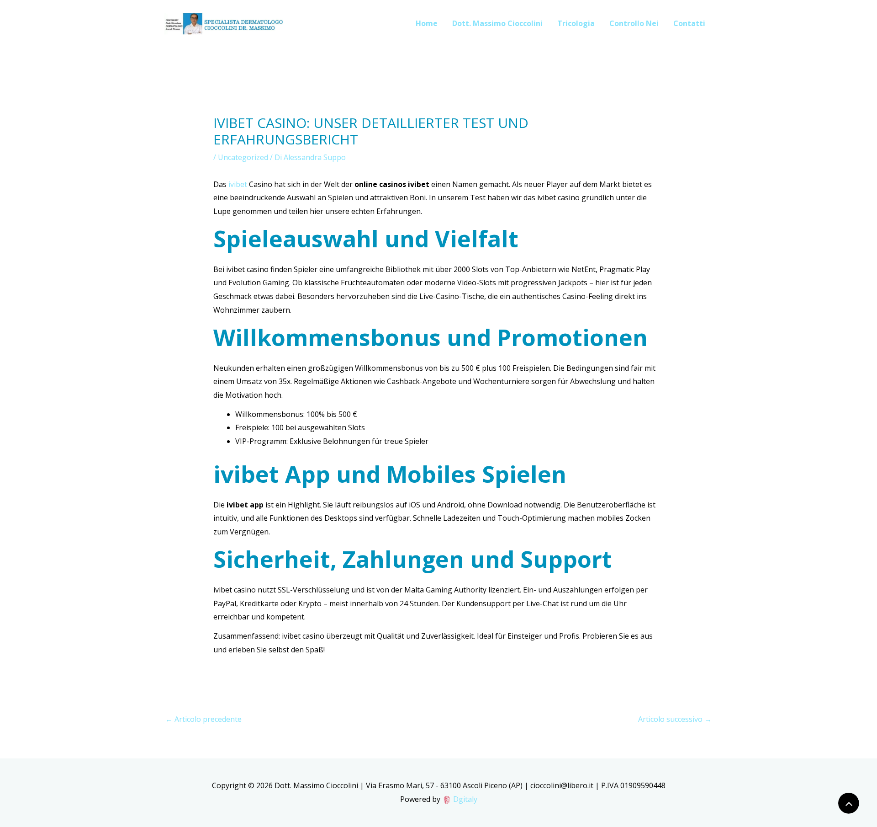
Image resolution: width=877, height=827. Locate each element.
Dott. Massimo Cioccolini (497, 23)
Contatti (689, 23)
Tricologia (576, 23)
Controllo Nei (634, 23)
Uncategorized (243, 157)
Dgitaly (465, 799)
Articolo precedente (203, 719)
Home (427, 23)
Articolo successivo (675, 719)
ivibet (237, 184)
